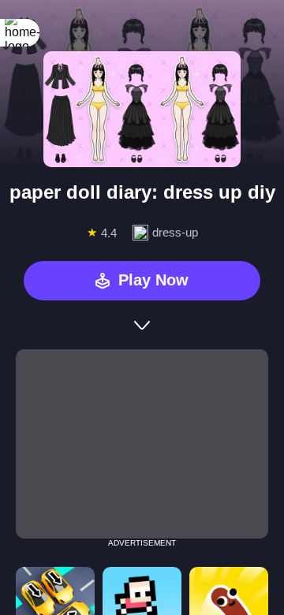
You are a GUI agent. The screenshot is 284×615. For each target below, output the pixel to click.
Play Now (153, 280)
